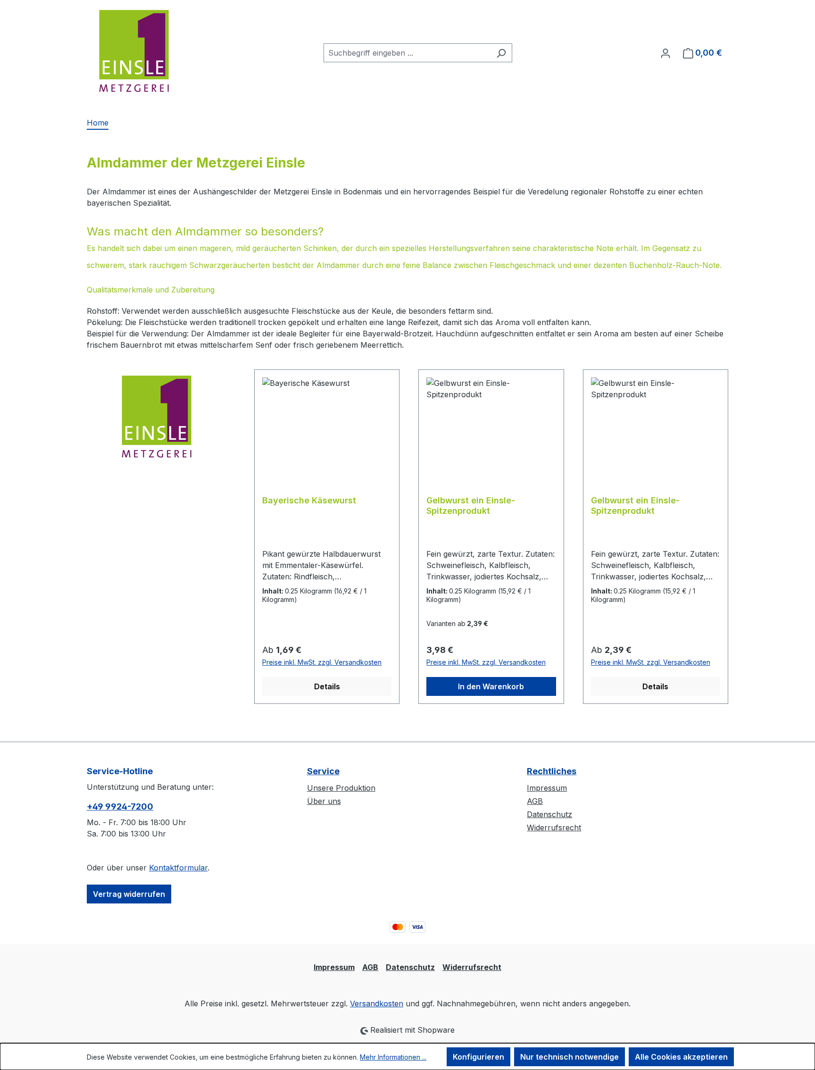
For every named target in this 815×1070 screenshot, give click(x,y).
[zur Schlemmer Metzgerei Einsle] (156, 416)
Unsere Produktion (341, 788)
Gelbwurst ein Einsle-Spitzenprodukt (470, 505)
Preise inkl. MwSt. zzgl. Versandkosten (322, 662)
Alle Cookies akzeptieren (681, 1057)
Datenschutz (549, 814)
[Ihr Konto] (665, 52)
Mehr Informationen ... (393, 1057)
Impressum (547, 788)
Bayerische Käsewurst (309, 500)
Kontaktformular (178, 867)
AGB (535, 801)
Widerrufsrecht (554, 827)
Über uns (324, 801)
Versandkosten (376, 1003)
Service (323, 771)
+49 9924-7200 (120, 806)
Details (327, 686)
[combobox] (407, 52)
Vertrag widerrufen (129, 894)
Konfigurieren (478, 1057)
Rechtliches (551, 771)
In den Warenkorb (491, 686)
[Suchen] (501, 52)
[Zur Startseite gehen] (134, 51)
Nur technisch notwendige (569, 1057)
